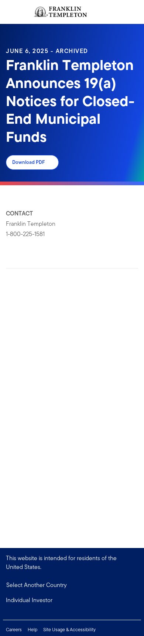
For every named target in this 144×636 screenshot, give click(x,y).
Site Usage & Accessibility (69, 629)
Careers (14, 629)
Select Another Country (36, 585)
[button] (72, 600)
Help (32, 629)
